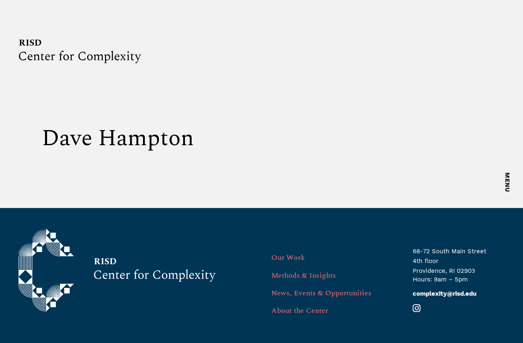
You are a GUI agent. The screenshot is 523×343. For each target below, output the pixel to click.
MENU (507, 183)
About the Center (299, 310)
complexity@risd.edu (444, 293)
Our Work (288, 257)
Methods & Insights (303, 275)
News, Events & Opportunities (321, 293)
